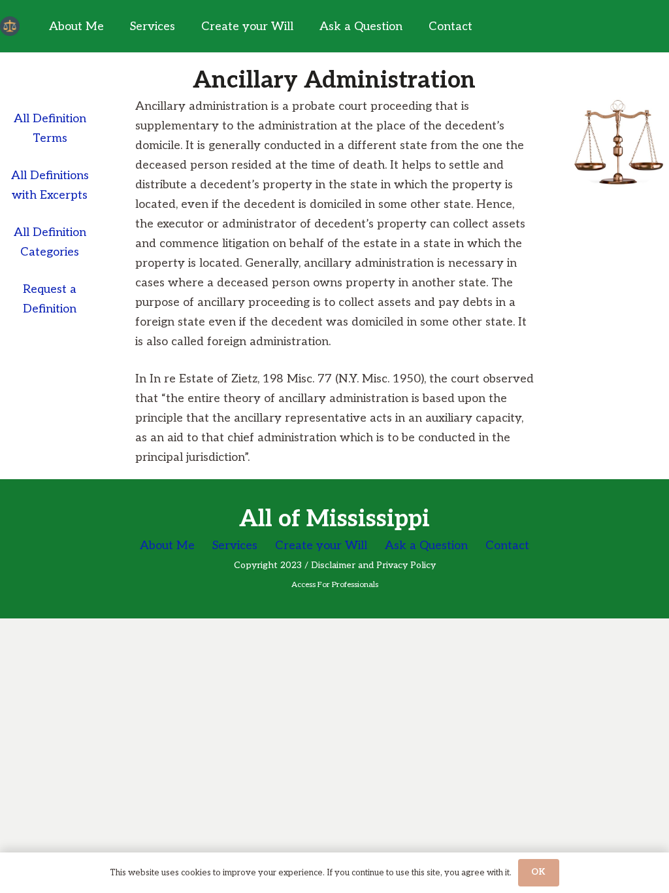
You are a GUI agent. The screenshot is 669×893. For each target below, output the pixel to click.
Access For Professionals (334, 585)
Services (234, 545)
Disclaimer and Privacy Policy (373, 565)
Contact (507, 545)
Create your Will (321, 545)
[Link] (10, 26)
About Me (167, 545)
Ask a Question (426, 545)
